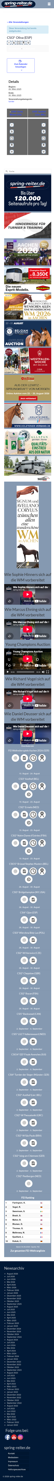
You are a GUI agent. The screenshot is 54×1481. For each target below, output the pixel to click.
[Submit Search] (6, 171)
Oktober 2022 (13, 1400)
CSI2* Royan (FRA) (28, 993)
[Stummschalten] (43, 672)
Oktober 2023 (13, 1367)
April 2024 (11, 1350)
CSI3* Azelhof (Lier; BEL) (28, 1095)
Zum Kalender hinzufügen (20, 65)
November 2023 (14, 1364)
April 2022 (11, 1416)
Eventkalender (27, 746)
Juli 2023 (11, 1375)
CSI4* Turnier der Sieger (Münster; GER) (28, 1074)
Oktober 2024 (13, 1334)
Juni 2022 (11, 1411)
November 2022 (14, 1397)
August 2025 (12, 1306)
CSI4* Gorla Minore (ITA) (16, 113)
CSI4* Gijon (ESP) (29, 912)
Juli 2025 (11, 1309)
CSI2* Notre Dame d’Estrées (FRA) (29, 835)
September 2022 (14, 1403)
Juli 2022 (11, 1408)
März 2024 (11, 1353)
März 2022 (11, 1419)
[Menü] (49, 4)
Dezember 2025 (14, 1295)
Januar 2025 (12, 1325)
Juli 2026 (11, 1276)
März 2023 (11, 1386)
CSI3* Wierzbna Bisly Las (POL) (29, 932)
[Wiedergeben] (7, 672)
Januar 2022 (12, 1425)
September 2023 (14, 1370)
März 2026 (11, 1287)
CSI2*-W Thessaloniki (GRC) (29, 1115)
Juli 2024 (11, 1342)
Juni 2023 (11, 1378)
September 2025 (14, 1303)
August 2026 (12, 1273)
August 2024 (12, 1339)
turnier (11, 101)
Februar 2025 (13, 1323)
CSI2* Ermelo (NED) (29, 807)
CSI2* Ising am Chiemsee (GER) (29, 1155)
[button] (28, 527)
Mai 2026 (11, 1281)
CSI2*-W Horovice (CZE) (28, 953)
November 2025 (14, 1298)
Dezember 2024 (14, 1328)
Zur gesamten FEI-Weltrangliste (27, 1250)
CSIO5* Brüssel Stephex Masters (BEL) (28, 863)
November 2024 (14, 1331)
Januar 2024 (12, 1359)
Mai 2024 (11, 1348)
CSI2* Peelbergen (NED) (28, 1176)
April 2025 (11, 1317)
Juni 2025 (11, 1312)
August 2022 (12, 1405)
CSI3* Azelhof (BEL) (29, 778)
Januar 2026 (12, 1292)
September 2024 (14, 1336)
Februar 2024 (13, 1356)
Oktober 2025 (13, 1301)
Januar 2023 (12, 1392)
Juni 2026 (11, 1279)
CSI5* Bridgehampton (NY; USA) (28, 892)
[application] (27, 661)
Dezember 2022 (14, 1394)
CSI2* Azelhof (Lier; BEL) (39, 113)
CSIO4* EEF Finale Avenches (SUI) (28, 1054)
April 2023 (11, 1383)
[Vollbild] (47, 672)
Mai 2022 (11, 1414)
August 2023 (12, 1372)
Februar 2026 (13, 1290)
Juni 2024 (11, 1345)
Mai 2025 (11, 1314)
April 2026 (11, 1284)
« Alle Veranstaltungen (18, 22)
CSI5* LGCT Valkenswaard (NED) (29, 1034)
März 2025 (11, 1320)
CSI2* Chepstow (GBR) (28, 973)
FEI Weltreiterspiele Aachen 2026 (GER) (28, 750)
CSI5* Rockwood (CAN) (29, 1013)
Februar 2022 (13, 1422)
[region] (27, 526)
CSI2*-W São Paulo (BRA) (29, 1135)
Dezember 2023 (14, 1361)
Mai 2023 (11, 1381)
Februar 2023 (13, 1389)
